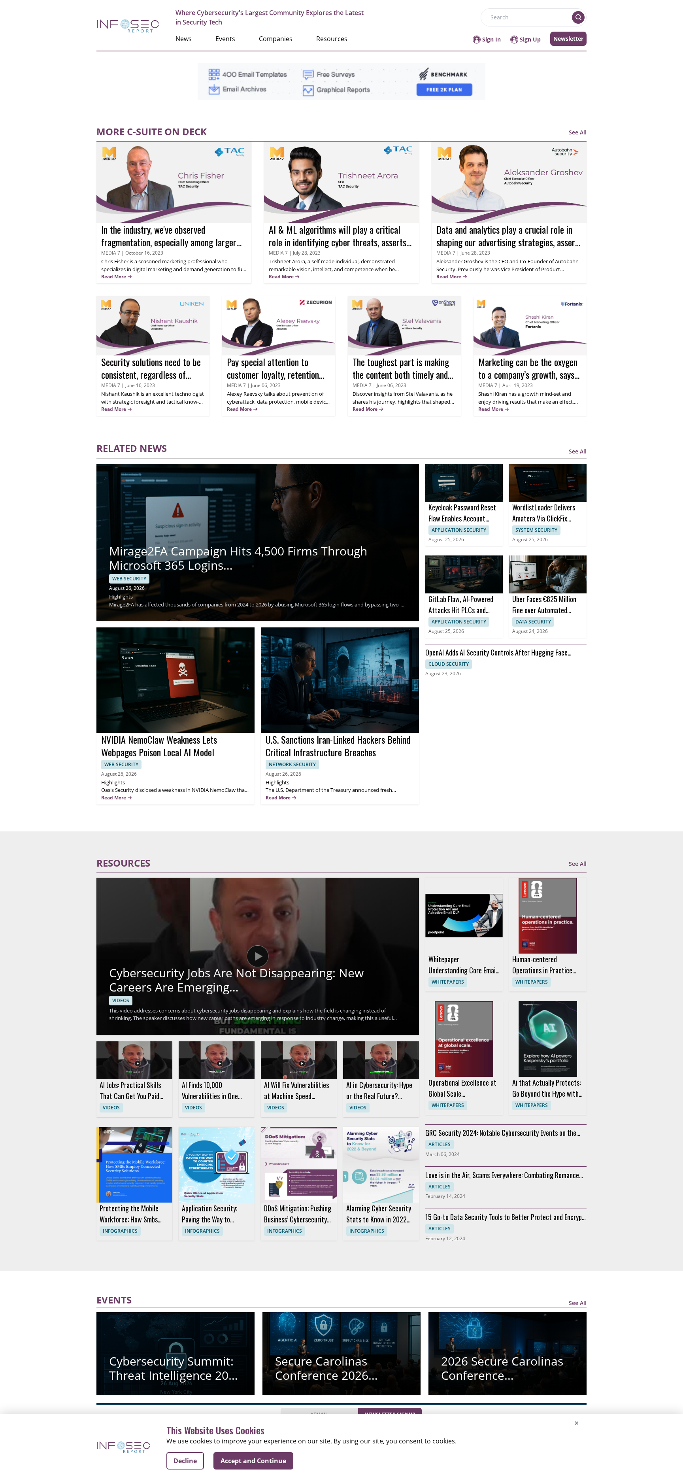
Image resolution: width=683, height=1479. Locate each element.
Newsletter (568, 38)
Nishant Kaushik (120, 393)
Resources (331, 38)
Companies (275, 38)
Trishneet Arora (287, 261)
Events (225, 38)
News (183, 38)
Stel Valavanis (422, 393)
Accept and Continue (253, 1460)
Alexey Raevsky (245, 393)
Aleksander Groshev (460, 261)
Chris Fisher (115, 261)
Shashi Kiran (492, 393)
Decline (185, 1460)
